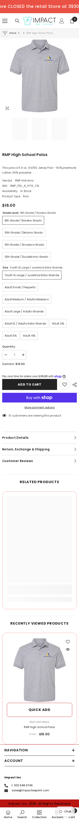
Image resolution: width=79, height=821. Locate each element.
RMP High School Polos (39, 727)
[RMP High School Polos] (39, 670)
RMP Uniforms (24, 180)
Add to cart (29, 384)
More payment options (40, 407)
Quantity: (9, 346)
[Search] (17, 21)
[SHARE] (73, 384)
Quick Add (39, 709)
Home (12, 33)
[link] (39, 592)
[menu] (4, 21)
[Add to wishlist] (64, 384)
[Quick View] (68, 649)
